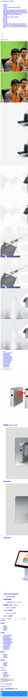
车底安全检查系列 (7, 358)
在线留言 (5, 627)
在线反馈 (5, 628)
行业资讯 (5, 656)
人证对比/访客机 (7, 362)
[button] (3, 39)
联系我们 (5, 630)
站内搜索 (5, 665)
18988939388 (3, 670)
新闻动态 (3, 651)
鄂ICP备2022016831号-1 (6, 686)
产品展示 (3, 632)
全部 (4, 10)
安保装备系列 (6, 365)
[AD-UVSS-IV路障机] (11, 607)
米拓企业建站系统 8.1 (10, 688)
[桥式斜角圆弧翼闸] (10, 596)
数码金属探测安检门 (8, 357)
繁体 (2, 690)
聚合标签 (5, 664)
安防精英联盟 (9, 683)
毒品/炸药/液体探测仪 (8, 359)
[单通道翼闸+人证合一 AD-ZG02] (13, 602)
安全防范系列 (6, 366)
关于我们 (3, 623)
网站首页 (5, 4)
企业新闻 (5, 657)
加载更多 (2, 620)
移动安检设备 (6, 354)
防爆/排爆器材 (6, 363)
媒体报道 (5, 654)
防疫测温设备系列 (7, 355)
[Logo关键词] (14, 1)
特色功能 (3, 660)
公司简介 (5, 625)
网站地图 (5, 662)
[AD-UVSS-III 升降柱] (11, 613)
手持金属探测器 (6, 361)
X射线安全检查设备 (7, 353)
